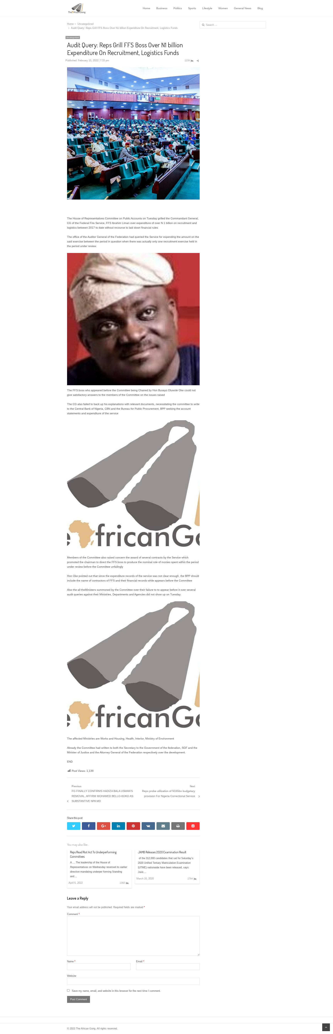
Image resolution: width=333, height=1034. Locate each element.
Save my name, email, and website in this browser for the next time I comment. (116, 990)
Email (140, 961)
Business (161, 8)
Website (71, 975)
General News (242, 8)
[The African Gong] (87, 8)
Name (71, 961)
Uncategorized (72, 37)
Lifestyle (207, 8)
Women (223, 8)
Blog (260, 8)
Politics (177, 8)
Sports (192, 8)
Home (146, 8)
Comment (73, 914)
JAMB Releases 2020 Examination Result (162, 852)
